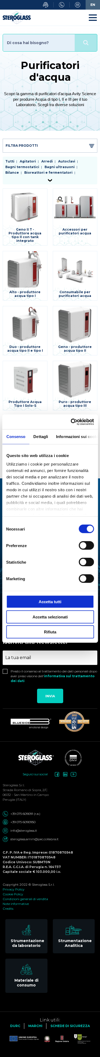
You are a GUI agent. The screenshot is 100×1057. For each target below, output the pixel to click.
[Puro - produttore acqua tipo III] (75, 385)
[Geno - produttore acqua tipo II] (75, 330)
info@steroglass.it (23, 830)
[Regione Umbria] (59, 1039)
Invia (50, 696)
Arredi (47, 161)
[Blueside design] (31, 724)
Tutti (9, 161)
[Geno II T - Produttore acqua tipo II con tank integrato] (25, 217)
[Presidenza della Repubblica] (44, 1039)
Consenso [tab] (15, 436)
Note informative (16, 904)
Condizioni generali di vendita (25, 899)
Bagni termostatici (22, 167)
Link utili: (50, 1020)
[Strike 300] (74, 721)
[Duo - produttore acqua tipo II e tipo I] (25, 330)
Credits (8, 909)
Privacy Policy (14, 889)
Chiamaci (62, 4)
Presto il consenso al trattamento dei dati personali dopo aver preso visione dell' (54, 676)
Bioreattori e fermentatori (48, 173)
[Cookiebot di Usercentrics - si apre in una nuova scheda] (71, 421)
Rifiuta (50, 632)
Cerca (86, 42)
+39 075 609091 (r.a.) (25, 814)
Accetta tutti (50, 601)
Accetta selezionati (50, 616)
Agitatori (28, 161)
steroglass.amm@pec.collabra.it (34, 839)
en (92, 5)
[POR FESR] (79, 1039)
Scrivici (78, 4)
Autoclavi (66, 161)
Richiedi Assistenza (46, 4)
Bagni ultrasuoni (60, 167)
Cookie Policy (13, 894)
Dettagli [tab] (40, 436)
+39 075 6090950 (22, 822)
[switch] (86, 545)
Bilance (12, 173)
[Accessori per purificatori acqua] (75, 217)
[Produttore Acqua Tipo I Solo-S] (25, 385)
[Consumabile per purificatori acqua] (75, 275)
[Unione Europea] (24, 1039)
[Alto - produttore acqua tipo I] (25, 275)
